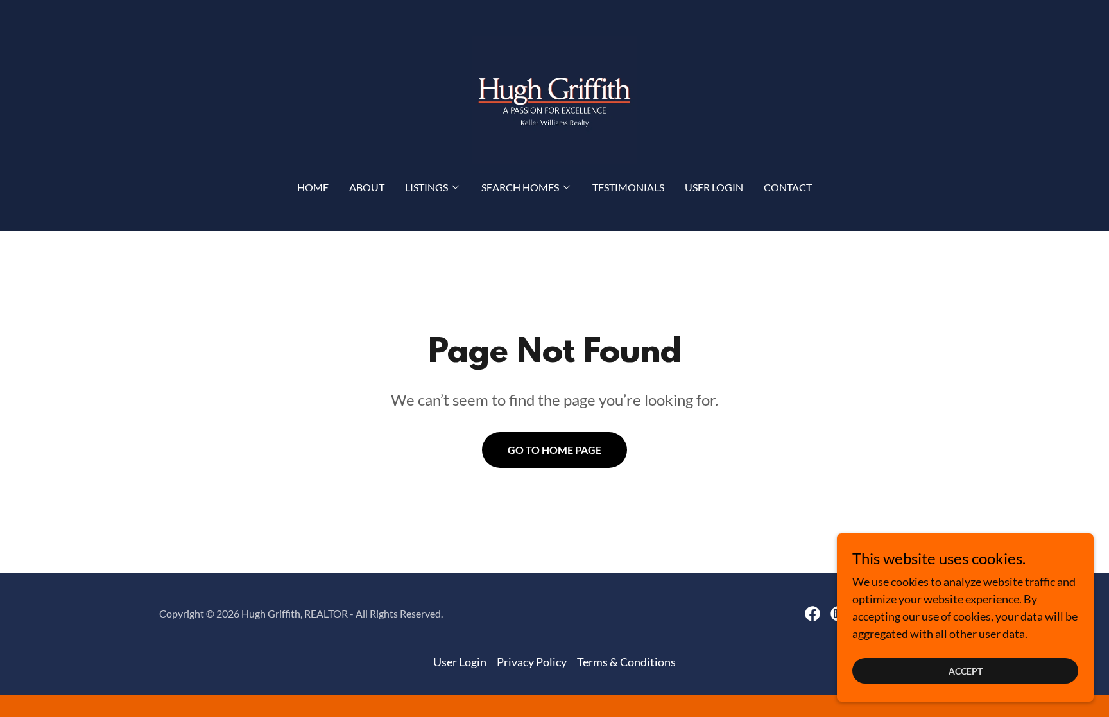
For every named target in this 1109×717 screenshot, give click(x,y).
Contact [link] (788, 187)
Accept (966, 671)
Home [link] (313, 187)
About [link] (366, 187)
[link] (554, 99)
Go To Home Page (554, 450)
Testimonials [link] (628, 187)
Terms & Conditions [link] (626, 662)
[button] (433, 187)
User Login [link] (714, 187)
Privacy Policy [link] (532, 662)
